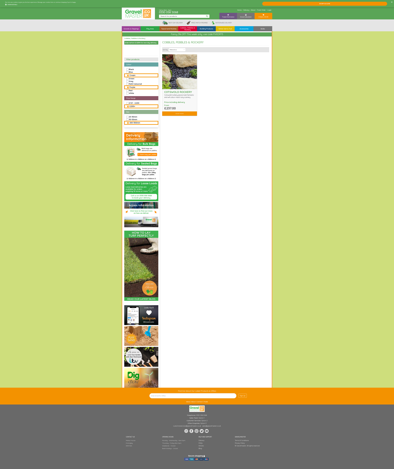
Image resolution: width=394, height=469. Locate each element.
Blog (200, 448)
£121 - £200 (134, 103)
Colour (128, 64)
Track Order (261, 10)
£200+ (132, 106)
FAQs (200, 443)
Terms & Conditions (242, 440)
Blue (131, 72)
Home (239, 10)
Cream (132, 75)
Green (131, 78)
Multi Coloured (135, 84)
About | (194, 402)
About (253, 10)
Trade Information (228, 17)
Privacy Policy (240, 443)
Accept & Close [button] (324, 4)
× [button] (391, 2)
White (131, 93)
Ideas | (188, 402)
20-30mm (133, 117)
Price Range (130, 98)
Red (130, 90)
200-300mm (134, 123)
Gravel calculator (246, 17)
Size (127, 112)
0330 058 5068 (168, 12)
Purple (132, 87)
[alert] (197, 3)
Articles (201, 446)
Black (131, 69)
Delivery (246, 10)
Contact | (200, 402)
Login (269, 10)
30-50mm (133, 119)
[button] (40, 4)
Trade (206, 402)
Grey (131, 81)
